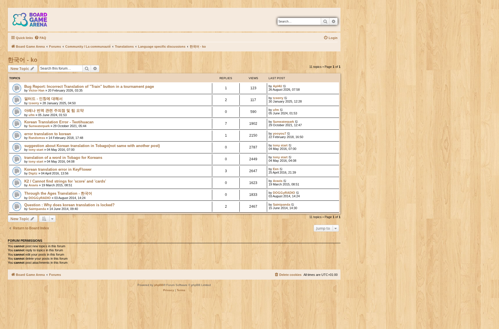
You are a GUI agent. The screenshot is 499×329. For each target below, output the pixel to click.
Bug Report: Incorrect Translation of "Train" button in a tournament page (89, 86)
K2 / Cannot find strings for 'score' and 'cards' (65, 181)
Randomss (37, 138)
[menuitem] (40, 37)
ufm (32, 115)
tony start (36, 149)
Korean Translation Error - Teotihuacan (59, 122)
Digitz (33, 173)
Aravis (33, 185)
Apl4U (277, 86)
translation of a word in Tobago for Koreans (63, 157)
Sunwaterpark (39, 126)
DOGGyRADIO (40, 198)
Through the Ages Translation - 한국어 (58, 193)
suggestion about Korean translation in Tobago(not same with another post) (92, 146)
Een (276, 169)
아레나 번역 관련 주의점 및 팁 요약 (54, 110)
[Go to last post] (285, 86)
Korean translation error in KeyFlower (58, 169)
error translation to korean (47, 134)
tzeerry (34, 103)
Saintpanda (37, 209)
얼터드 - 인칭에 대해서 (43, 98)
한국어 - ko (22, 60)
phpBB (158, 285)
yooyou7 (279, 133)
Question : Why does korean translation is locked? (69, 205)
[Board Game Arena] (34, 19)
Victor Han (36, 90)
